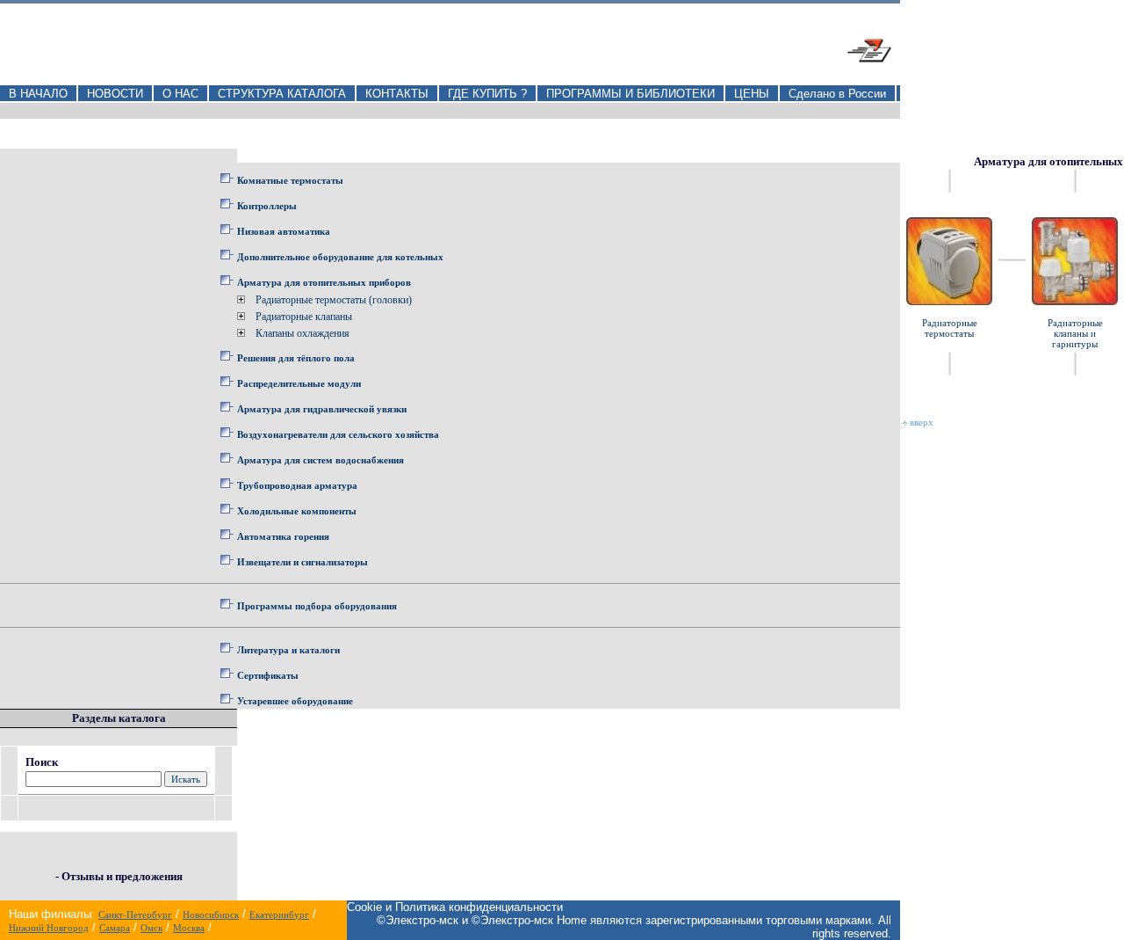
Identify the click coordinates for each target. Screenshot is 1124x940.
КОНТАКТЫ (397, 93)
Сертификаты (268, 675)
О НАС (180, 93)
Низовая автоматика (283, 231)
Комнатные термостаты (290, 180)
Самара (114, 927)
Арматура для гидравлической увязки (322, 409)
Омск (151, 927)
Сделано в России (837, 93)
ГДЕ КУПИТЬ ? (487, 93)
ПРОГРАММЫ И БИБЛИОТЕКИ (630, 93)
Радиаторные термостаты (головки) (334, 300)
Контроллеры (267, 205)
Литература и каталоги (288, 650)
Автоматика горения (283, 536)
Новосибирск (211, 914)
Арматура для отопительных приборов (324, 282)
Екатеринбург (279, 914)
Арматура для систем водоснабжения (320, 460)
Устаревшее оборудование (295, 701)
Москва (189, 927)
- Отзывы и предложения (119, 876)
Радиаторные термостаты (949, 328)
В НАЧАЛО (38, 93)
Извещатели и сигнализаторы (302, 562)
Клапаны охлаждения (302, 333)
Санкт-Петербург (135, 914)
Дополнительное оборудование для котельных (340, 256)
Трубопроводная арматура (297, 485)
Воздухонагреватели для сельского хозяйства (338, 434)
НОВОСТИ (115, 93)
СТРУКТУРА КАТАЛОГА (282, 93)
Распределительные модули (299, 383)
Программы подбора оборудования (317, 606)
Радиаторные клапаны (304, 316)
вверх (920, 422)
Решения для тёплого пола (296, 358)
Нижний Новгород (49, 927)
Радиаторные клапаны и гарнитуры (1075, 333)
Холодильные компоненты (297, 511)
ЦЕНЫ (751, 93)
